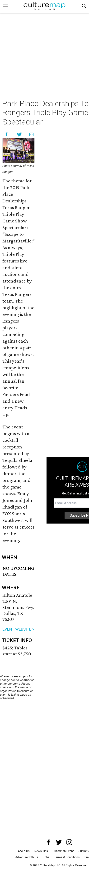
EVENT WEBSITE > (18, 629)
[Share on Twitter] (19, 134)
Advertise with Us (26, 857)
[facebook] (48, 842)
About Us (24, 851)
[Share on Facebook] (6, 134)
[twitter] (59, 842)
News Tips (41, 851)
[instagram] (69, 842)
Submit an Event (63, 851)
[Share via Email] (31, 134)
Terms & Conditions (67, 857)
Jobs (46, 857)
